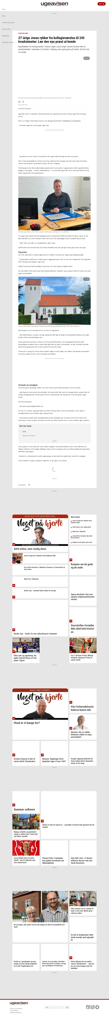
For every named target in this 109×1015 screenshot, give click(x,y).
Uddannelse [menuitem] (5, 36)
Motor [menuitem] (4, 9)
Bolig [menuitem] (3, 16)
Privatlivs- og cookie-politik (16, 1008)
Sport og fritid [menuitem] (6, 29)
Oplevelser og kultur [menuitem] (8, 42)
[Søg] (67, 1007)
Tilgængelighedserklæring (16, 1012)
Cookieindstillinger (14, 1010)
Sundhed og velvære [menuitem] (8, 22)
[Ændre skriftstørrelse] (19, 102)
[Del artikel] (23, 102)
